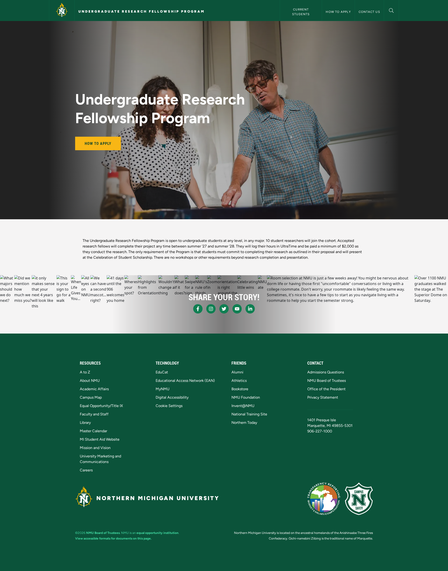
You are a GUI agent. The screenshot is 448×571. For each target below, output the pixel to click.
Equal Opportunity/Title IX (101, 406)
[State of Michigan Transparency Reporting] (323, 498)
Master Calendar (93, 431)
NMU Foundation (245, 397)
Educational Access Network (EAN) (185, 380)
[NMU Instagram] (211, 308)
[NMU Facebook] (198, 308)
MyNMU (162, 389)
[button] (391, 10)
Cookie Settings (169, 406)
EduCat (162, 372)
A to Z (85, 372)
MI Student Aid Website (99, 439)
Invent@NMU (242, 406)
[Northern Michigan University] (62, 10)
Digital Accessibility (172, 397)
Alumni (237, 372)
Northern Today (244, 422)
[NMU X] (224, 308)
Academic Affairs (94, 389)
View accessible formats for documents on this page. (113, 538)
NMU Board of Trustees (326, 380)
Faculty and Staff (94, 414)
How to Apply (338, 12)
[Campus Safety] (359, 498)
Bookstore (239, 389)
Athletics (239, 380)
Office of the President (326, 389)
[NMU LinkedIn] (250, 308)
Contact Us (369, 12)
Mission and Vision (95, 448)
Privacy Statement (322, 397)
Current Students (301, 12)
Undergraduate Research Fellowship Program (141, 11)
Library (85, 422)
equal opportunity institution (157, 533)
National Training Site (249, 414)
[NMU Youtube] (237, 308)
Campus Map (91, 397)
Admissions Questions (325, 372)
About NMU (90, 380)
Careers (86, 470)
